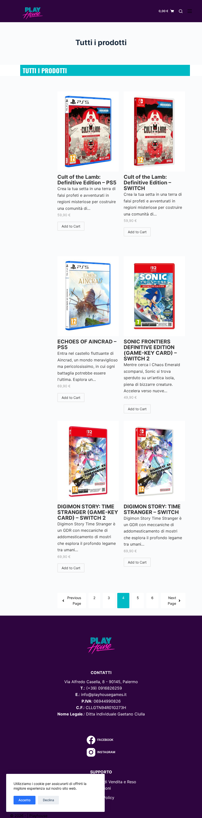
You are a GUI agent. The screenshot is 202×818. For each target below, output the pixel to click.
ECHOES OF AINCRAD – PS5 (87, 344)
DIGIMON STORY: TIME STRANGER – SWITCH (152, 509)
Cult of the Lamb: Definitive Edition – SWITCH (147, 182)
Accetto (24, 800)
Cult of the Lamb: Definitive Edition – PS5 (87, 179)
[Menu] (189, 11)
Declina (48, 800)
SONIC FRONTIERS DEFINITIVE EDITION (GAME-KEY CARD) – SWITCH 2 (150, 350)
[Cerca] (181, 11)
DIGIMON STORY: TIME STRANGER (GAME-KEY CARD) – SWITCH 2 (87, 512)
